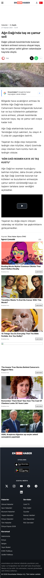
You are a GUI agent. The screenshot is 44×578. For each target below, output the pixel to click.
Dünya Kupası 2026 (8, 526)
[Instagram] (14, 486)
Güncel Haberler (7, 504)
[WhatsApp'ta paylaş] (36, 58)
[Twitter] (6, 486)
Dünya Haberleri (7, 519)
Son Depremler (28, 519)
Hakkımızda (5, 536)
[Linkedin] (21, 492)
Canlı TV (26, 504)
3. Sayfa (13, 25)
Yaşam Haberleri (7, 515)
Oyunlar (26, 512)
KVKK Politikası (6, 551)
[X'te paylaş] (32, 58)
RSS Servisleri (28, 523)
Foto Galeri (27, 508)
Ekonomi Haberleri (8, 512)
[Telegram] (36, 486)
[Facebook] (28, 486)
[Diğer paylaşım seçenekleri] (41, 58)
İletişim (3, 543)
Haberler (4, 25)
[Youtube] (21, 486)
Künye (3, 540)
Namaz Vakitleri (29, 515)
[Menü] (2, 3)
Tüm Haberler (6, 523)
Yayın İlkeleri (5, 547)
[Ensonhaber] (22, 3)
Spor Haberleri (6, 508)
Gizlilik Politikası (7, 555)
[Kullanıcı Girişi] (37, 3)
